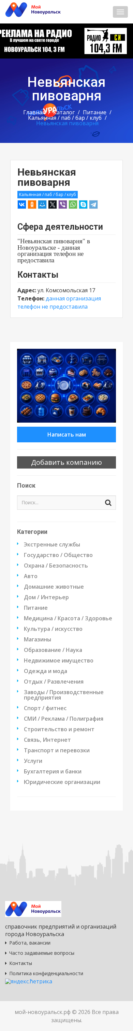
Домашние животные (54, 586)
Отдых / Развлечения (54, 681)
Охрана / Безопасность (56, 565)
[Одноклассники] (32, 204)
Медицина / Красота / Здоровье (68, 618)
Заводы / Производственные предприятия (64, 694)
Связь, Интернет (47, 739)
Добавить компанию (66, 462)
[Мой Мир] (42, 204)
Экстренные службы (52, 544)
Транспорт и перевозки (57, 750)
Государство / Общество (58, 555)
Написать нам (66, 434)
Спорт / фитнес (45, 708)
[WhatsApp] (73, 204)
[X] (52, 204)
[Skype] (83, 204)
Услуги (33, 761)
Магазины (37, 639)
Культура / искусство (53, 629)
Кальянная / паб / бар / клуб (65, 117)
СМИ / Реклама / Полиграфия (63, 718)
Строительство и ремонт (59, 729)
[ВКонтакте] (22, 204)
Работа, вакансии (29, 942)
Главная (34, 112)
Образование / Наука (53, 650)
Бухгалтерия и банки (53, 771)
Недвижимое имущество (58, 660)
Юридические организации (62, 782)
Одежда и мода (45, 671)
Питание (94, 112)
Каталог (64, 112)
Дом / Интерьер (46, 597)
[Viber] (63, 204)
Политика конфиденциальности (46, 973)
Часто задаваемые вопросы (41, 953)
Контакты (20, 963)
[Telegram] (93, 204)
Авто (31, 576)
